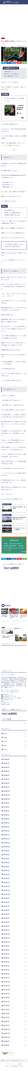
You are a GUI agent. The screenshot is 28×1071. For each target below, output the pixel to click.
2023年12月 (14, 886)
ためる (14, 737)
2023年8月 (14, 902)
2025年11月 (14, 795)
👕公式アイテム (5, 702)
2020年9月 (14, 1041)
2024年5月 (14, 866)
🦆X (2, 701)
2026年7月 (14, 763)
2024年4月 (14, 870)
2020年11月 (14, 1033)
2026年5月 (14, 771)
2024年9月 (14, 850)
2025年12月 (14, 791)
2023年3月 (14, 922)
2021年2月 (14, 1021)
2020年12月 (14, 1029)
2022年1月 (14, 977)
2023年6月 (14, 910)
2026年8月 (14, 759)
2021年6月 (14, 1005)
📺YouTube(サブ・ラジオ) (8, 696)
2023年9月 (14, 898)
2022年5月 (14, 962)
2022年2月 (14, 973)
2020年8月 (14, 1045)
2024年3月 (14, 874)
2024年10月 (14, 846)
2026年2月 (14, 783)
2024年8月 (14, 854)
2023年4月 (14, 918)
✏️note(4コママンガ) (7, 699)
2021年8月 (14, 997)
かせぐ (14, 733)
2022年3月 (14, 969)
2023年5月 (14, 914)
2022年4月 (14, 965)
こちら (16, 690)
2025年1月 (14, 834)
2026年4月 (14, 775)
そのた (3, 38)
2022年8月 (14, 950)
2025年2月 (14, 830)
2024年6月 (14, 862)
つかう (14, 741)
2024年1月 (14, 882)
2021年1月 (14, 1025)
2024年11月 (14, 842)
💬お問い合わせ (5, 704)
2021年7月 (14, 1001)
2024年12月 (14, 838)
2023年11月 (14, 890)
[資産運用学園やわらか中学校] (14, 2)
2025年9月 (14, 803)
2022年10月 (14, 942)
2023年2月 (14, 926)
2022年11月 (14, 938)
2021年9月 (14, 993)
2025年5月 (14, 819)
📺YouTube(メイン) (6, 694)
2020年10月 (14, 1037)
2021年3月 (14, 1017)
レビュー (14, 749)
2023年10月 (14, 894)
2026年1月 (14, 787)
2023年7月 (14, 906)
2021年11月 (14, 985)
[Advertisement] (14, 20)
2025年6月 (14, 815)
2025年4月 (14, 823)
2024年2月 (14, 878)
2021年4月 (14, 1013)
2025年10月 (14, 799)
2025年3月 (14, 827)
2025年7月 (14, 811)
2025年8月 (14, 807)
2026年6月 (14, 767)
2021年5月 (14, 1009)
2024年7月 (14, 858)
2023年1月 (14, 930)
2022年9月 (14, 946)
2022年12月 (14, 934)
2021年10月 (14, 989)
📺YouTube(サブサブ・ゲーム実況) (11, 698)
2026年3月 (14, 779)
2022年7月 (14, 954)
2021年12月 (14, 981)
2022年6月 (14, 958)
